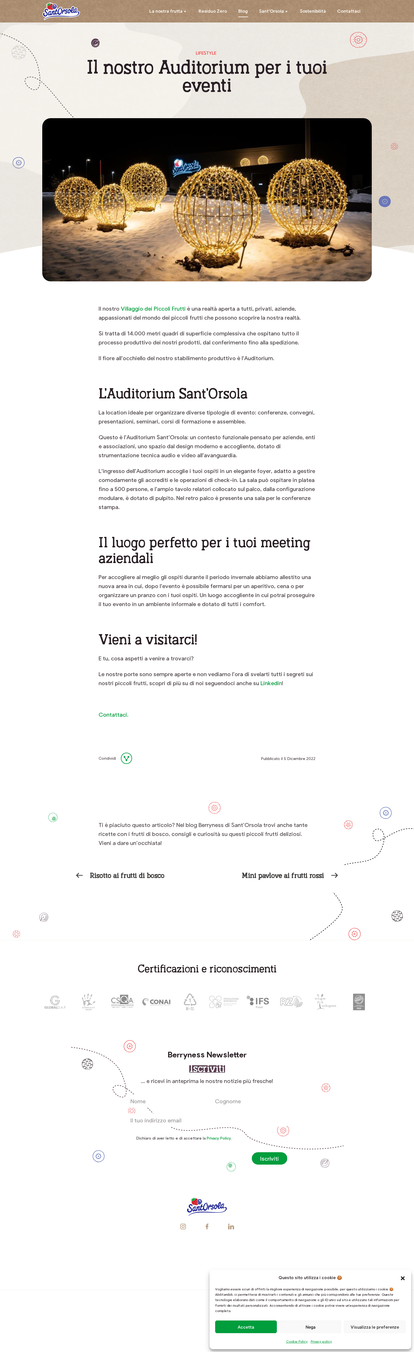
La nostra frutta (165, 11)
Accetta (246, 1326)
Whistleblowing (346, 1260)
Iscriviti (269, 1158)
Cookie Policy (297, 1341)
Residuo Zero (213, 11)
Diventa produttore (225, 1260)
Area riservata (288, 1260)
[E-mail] (158, 758)
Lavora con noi (67, 1260)
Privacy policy (321, 1341)
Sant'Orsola (61, 11)
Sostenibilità (313, 11)
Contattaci (348, 11)
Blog (243, 11)
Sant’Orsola (271, 11)
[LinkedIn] (144, 758)
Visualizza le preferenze (375, 1326)
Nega (310, 1326)
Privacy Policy (219, 1138)
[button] (403, 1277)
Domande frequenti (164, 1260)
